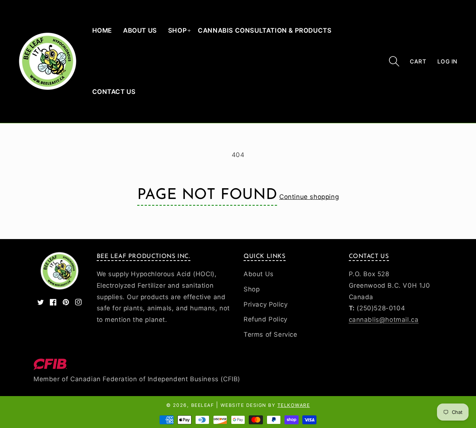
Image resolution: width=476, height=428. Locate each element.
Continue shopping (309, 196)
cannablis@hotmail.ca (384, 319)
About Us (259, 274)
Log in (447, 61)
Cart (418, 61)
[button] (394, 61)
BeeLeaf (202, 405)
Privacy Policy (265, 304)
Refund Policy (265, 319)
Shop (177, 30)
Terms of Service (271, 334)
